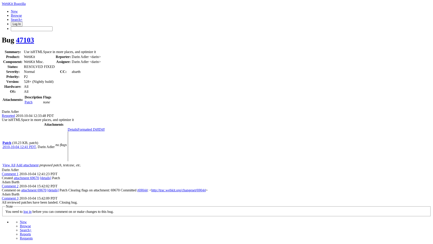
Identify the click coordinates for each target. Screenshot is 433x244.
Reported (8, 116)
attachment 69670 (26, 178)
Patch (28, 102)
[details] (45, 178)
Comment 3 (10, 198)
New (14, 11)
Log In (17, 24)
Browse (16, 15)
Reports (25, 234)
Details (73, 129)
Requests (26, 238)
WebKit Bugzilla (14, 4)
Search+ (17, 19)
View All (8, 165)
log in (27, 212)
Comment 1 (10, 174)
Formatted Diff (88, 129)
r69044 (142, 190)
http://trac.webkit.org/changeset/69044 (178, 190)
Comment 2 (10, 186)
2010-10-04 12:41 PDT (19, 147)
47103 (25, 40)
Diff (102, 129)
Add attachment (27, 165)
